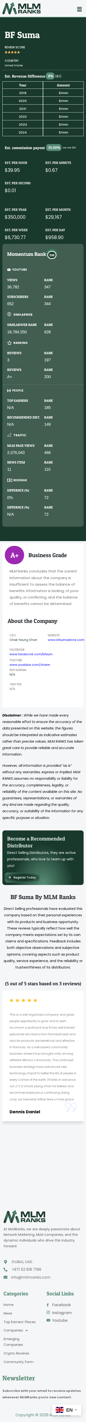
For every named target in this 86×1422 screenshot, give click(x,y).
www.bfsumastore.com (66, 640)
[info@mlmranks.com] (5, 1277)
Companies (13, 1330)
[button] (79, 9)
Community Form (18, 1362)
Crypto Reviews (16, 1353)
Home (9, 1304)
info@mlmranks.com (30, 1277)
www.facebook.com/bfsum (31, 654)
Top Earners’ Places (20, 1322)
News (8, 1313)
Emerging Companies (13, 1342)
